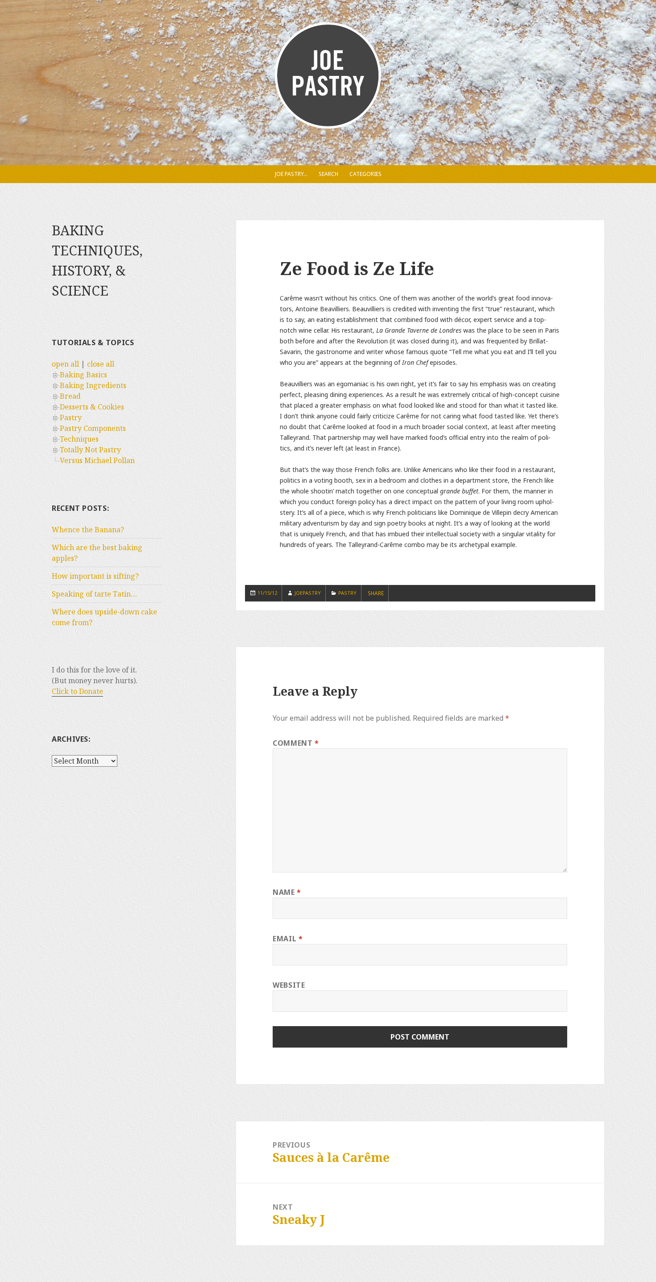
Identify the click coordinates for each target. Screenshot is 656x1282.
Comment (296, 743)
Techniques (79, 439)
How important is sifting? (95, 576)
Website (289, 985)
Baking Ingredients (93, 385)
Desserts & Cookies (92, 407)
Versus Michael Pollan (97, 460)
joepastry (308, 592)
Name (287, 892)
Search (328, 174)
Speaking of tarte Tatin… (94, 594)
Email (288, 939)
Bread (70, 396)
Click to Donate (77, 691)
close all (100, 364)
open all (65, 364)
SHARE (376, 593)
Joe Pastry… (291, 174)
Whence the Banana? (88, 530)
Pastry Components (93, 428)
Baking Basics (83, 375)
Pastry (71, 417)
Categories (365, 174)
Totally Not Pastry (90, 450)
